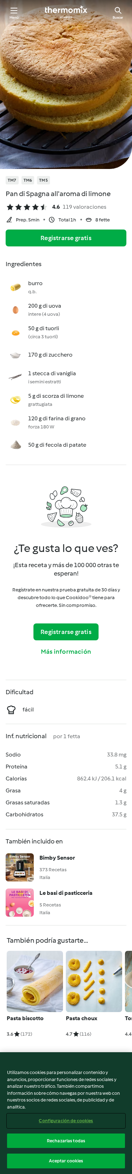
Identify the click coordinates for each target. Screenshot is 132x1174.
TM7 (12, 180)
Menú (14, 17)
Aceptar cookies (66, 1160)
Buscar (118, 17)
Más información (66, 651)
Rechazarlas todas (66, 1140)
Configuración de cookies (66, 1120)
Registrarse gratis (66, 238)
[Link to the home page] (66, 13)
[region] (66, 1113)
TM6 (28, 180)
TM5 (43, 180)
